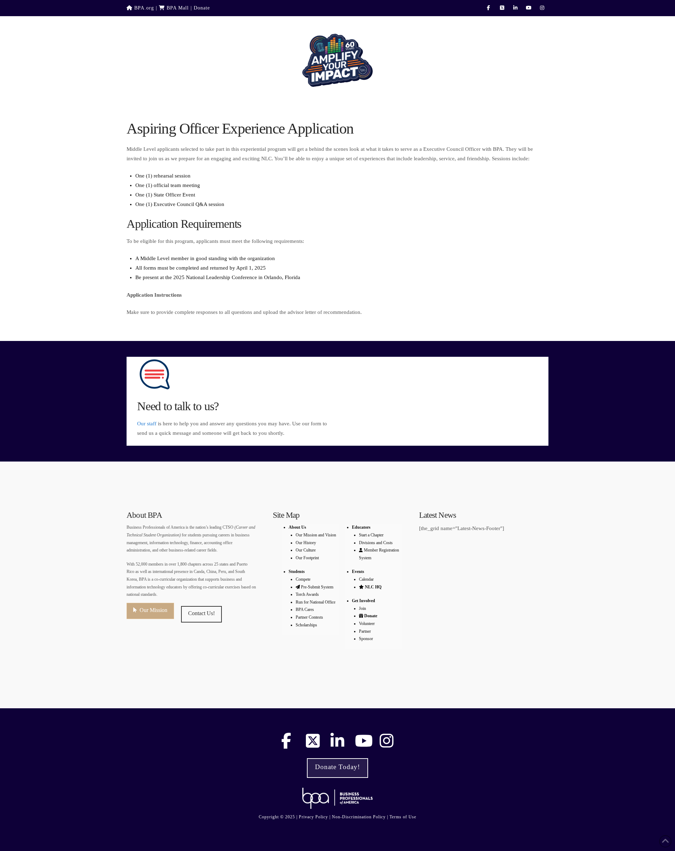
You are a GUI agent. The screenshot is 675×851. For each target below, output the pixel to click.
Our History (306, 542)
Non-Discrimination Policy (359, 816)
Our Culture (306, 550)
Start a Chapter (371, 535)
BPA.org (143, 8)
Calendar (366, 579)
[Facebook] (489, 7)
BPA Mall (177, 8)
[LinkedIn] (516, 7)
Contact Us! (201, 613)
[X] (502, 7)
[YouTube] (529, 7)
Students (297, 571)
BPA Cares (305, 609)
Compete (303, 579)
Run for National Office (315, 602)
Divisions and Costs (376, 542)
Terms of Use (403, 816)
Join (362, 608)
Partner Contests (309, 617)
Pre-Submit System (317, 587)
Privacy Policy (313, 816)
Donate (202, 8)
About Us (297, 527)
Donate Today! (337, 767)
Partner (365, 631)
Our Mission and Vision (316, 535)
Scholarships (306, 625)
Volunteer (367, 623)
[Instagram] (542, 7)
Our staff (146, 423)
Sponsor (366, 638)
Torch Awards (307, 594)
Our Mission (153, 610)
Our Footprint (307, 557)
